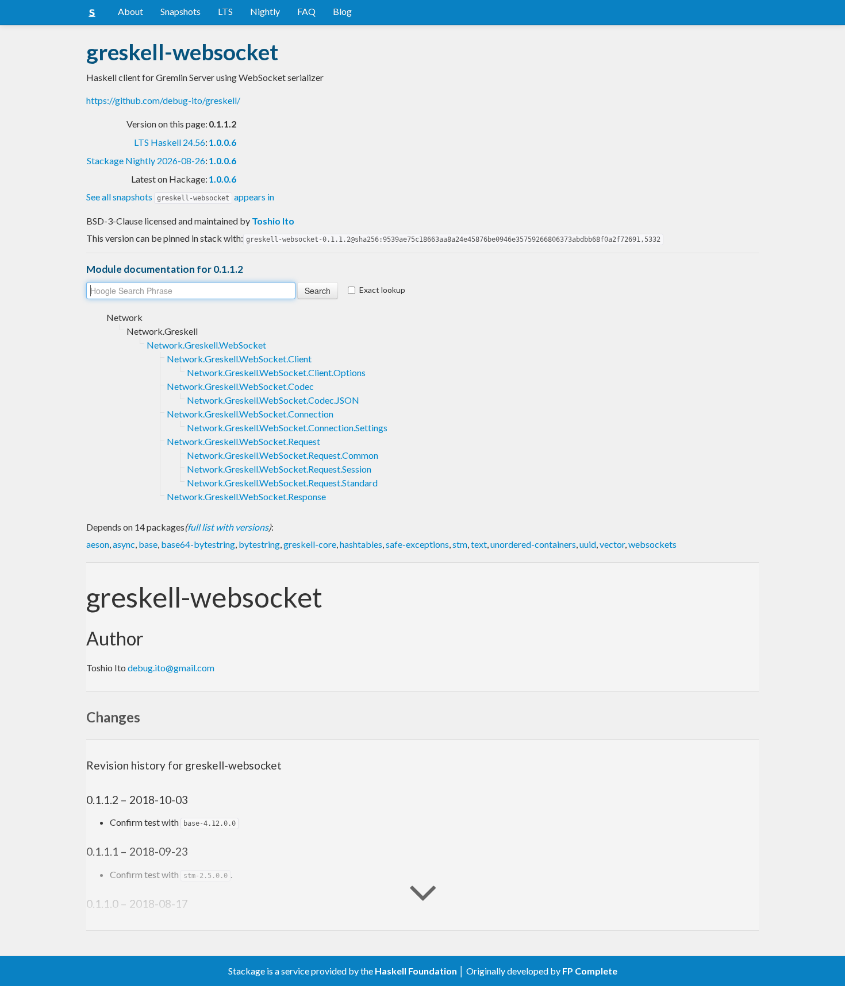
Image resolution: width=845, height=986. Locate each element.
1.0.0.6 (222, 142)
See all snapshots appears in (180, 196)
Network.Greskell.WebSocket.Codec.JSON (273, 400)
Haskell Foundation (416, 970)
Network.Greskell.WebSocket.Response (246, 496)
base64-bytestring (198, 544)
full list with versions (227, 526)
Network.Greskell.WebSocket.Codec (240, 386)
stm (459, 544)
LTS (225, 11)
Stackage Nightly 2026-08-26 (146, 160)
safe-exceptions (417, 544)
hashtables (361, 544)
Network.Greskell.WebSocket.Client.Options (276, 372)
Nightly (265, 11)
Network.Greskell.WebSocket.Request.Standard (282, 482)
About (130, 11)
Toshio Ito (273, 220)
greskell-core (309, 544)
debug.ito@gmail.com (171, 667)
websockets (652, 544)
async (124, 544)
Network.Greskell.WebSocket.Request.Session (279, 468)
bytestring (259, 544)
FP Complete (589, 970)
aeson (97, 544)
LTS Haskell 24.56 (169, 142)
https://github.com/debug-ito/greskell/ (163, 100)
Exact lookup (382, 290)
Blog (342, 11)
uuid (587, 544)
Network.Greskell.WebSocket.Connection (250, 413)
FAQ (306, 11)
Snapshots (180, 11)
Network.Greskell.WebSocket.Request (243, 441)
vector (612, 544)
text (479, 544)
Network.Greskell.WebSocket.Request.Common (282, 455)
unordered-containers (533, 544)
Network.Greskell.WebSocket (206, 344)
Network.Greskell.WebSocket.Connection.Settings (287, 427)
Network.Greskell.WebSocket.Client (239, 358)
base (148, 544)
